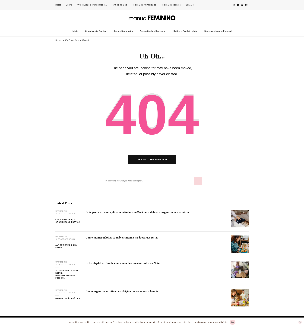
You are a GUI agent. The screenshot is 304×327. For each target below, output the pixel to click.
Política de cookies (171, 5)
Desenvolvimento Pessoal (218, 31)
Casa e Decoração (123, 31)
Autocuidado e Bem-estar (153, 31)
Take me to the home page (152, 160)
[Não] (300, 322)
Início (58, 5)
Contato (190, 5)
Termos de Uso (119, 5)
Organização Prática (96, 31)
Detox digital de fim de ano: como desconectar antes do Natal (123, 263)
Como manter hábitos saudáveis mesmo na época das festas (122, 237)
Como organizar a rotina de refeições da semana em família (122, 291)
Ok (232, 322)
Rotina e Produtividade (185, 31)
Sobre (69, 5)
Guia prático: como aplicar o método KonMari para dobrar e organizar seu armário (137, 212)
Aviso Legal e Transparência (92, 5)
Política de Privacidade (144, 5)
